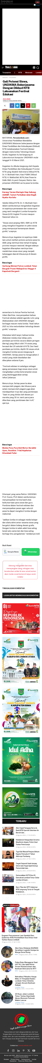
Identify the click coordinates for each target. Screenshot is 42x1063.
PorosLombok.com (25, 1045)
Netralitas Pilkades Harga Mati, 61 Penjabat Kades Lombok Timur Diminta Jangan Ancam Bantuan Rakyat (25, 981)
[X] (22, 105)
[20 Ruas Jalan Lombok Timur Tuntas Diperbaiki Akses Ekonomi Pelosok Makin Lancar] (7, 998)
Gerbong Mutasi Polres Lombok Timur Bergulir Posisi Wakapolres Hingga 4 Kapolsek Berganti (19, 268)
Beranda (5, 77)
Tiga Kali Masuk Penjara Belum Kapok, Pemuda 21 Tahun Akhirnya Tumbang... (27, 854)
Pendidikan (12, 77)
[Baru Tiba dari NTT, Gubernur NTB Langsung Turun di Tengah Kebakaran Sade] (8, 890)
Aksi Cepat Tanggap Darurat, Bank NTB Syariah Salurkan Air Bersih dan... (27, 830)
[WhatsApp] (33, 105)
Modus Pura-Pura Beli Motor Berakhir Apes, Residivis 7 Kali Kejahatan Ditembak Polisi (19, 450)
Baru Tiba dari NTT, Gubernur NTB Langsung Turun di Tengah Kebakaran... (27, 889)
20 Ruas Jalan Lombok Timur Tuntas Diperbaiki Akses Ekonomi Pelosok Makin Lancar (25, 997)
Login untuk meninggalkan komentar (21, 595)
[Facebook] (12, 105)
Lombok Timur (19, 987)
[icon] (34, 68)
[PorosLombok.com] (11, 67)
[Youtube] (34, 1050)
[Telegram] (17, 105)
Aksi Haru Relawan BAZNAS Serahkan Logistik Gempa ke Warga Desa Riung (27, 950)
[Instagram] (13, 1050)
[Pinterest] (28, 105)
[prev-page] (3, 898)
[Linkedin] (18, 1050)
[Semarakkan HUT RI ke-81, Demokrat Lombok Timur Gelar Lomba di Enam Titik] (8, 878)
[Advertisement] (21, 37)
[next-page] (7, 898)
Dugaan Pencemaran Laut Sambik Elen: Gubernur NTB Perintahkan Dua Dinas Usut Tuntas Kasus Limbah (19, 937)
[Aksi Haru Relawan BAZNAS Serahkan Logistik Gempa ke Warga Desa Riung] (7, 952)
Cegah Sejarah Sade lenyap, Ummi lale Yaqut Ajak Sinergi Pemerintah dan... (27, 866)
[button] (37, 67)
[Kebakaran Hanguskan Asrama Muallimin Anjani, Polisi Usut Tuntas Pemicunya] (8, 843)
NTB (3, 931)
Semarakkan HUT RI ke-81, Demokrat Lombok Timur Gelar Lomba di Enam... (27, 877)
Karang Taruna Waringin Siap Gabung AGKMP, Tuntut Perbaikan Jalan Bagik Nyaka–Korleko (19, 195)
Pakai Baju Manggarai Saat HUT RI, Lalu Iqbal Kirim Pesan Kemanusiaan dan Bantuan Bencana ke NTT (26, 965)
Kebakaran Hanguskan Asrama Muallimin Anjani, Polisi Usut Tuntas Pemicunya (27, 842)
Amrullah (6, 99)
